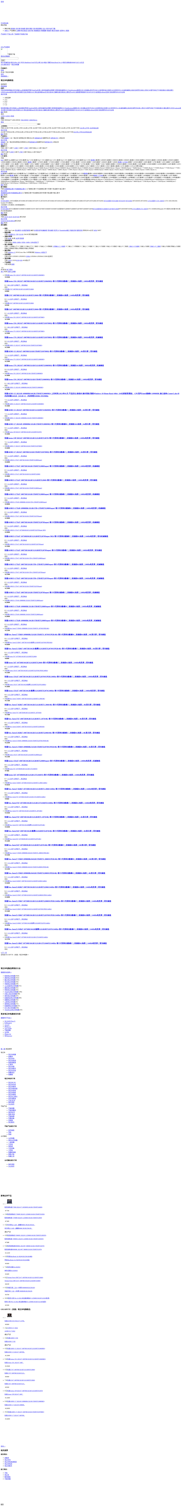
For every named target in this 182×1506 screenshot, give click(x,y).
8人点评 (10, 341)
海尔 (105, 90)
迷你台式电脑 (12, 1140)
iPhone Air (8, 1034)
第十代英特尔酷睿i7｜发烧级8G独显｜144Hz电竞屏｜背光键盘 (86, 901)
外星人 (39, 90)
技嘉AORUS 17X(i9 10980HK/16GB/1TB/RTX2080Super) (28, 621)
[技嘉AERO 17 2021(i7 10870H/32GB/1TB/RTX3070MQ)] (25, 1412)
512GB (21, 234)
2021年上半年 (84, 128)
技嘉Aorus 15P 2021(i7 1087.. (14, 1394)
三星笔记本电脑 (10, 1002)
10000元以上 (33, 120)
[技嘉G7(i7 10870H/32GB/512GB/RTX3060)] (20, 1369)
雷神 (58, 90)
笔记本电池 (12, 1060)
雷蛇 (102, 90)
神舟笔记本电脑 (10, 996)
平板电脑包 (12, 1110)
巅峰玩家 (57, 92)
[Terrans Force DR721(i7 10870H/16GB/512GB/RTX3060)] (24, 1277)
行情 (34, 28)
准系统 (10, 1146)
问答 (47, 28)
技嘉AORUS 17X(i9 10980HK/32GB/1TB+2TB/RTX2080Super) (30, 508)
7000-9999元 (25, 120)
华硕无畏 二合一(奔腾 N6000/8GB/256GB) (18, 1291)
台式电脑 (11, 1138)
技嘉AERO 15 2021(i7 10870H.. (15, 1352)
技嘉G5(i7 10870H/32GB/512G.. (15, 1384)
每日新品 (24, 30)
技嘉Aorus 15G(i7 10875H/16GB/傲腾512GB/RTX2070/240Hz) (29, 691)
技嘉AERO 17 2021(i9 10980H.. (15, 1405)
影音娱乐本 (38, 138)
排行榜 (18, 28)
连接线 (10, 1120)
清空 (2, 74)
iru (72, 92)
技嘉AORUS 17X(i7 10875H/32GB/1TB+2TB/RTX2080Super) (29, 564)
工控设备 (11, 1148)
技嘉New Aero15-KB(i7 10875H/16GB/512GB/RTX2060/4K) (28, 733)
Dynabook (7, 92)
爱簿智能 (82, 92)
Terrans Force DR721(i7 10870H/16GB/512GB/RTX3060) (22, 1281)
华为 (2, 62)
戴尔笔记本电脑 (10, 980)
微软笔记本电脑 (10, 988)
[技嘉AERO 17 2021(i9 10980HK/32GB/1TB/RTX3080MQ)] (25, 1401)
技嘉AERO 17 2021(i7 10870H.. (15, 1415)
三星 (55, 90)
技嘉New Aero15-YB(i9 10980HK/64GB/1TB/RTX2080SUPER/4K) (31, 873)
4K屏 (9, 238)
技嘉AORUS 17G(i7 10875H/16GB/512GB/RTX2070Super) (28, 550)
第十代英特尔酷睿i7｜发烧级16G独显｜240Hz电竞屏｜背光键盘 (76, 379)
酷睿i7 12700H (123, 162)
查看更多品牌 (6, 972)
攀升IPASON (117, 92)
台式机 (7, 1032)
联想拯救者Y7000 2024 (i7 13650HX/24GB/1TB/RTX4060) (23, 1207)
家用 (12, 264)
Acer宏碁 (22, 90)
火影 (99, 90)
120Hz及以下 (34, 242)
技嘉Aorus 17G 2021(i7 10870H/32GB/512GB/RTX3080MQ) (28, 365)
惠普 (8, 90)
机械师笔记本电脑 (11, 1006)
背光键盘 (51, 230)
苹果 (29, 90)
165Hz (23, 242)
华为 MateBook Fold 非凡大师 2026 (32, 62)
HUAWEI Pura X (10, 1021)
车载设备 (11, 1118)
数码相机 (8, 1477)
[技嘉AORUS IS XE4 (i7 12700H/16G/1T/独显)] (9, 1317)
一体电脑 (11, 1142)
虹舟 (26, 92)
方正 (23, 92)
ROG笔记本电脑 (10, 1008)
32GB (10, 217)
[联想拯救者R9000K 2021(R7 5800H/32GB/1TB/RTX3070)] (25, 1246)
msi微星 (77, 90)
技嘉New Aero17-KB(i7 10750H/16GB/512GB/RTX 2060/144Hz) (30, 789)
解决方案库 (55, 30)
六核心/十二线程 (155, 246)
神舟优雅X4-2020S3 (11, 1270)
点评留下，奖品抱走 (21, 285)
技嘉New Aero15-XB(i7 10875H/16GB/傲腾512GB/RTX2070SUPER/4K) (33, 649)
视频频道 (37, 30)
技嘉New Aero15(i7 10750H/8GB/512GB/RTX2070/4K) (26, 845)
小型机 (10, 1150)
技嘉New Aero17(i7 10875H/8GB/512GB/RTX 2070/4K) (26, 719)
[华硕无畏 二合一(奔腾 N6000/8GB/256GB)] (20, 1287)
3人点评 (10, 484)
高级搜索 (4, 86)
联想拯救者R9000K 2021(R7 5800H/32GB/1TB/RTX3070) (23, 1249)
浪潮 (109, 90)
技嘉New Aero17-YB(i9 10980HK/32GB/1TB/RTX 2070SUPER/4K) (31, 635)
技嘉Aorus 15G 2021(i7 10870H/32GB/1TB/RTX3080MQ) (27, 379)
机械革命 (48, 90)
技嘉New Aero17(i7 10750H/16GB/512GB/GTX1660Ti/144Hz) (29, 803)
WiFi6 (95, 230)
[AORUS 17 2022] (12, 1328)
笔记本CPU (12, 1082)
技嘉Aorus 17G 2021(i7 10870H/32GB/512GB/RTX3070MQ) (28, 337)
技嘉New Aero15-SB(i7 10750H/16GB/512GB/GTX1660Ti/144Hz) (30, 943)
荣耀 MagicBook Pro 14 (55, 62)
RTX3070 (122, 201)
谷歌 (62, 92)
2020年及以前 (94, 128)
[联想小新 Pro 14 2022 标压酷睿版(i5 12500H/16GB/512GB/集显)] (27, 1298)
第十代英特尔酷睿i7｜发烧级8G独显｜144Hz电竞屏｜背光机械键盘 (81, 536)
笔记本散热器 (12, 1088)
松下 (156, 90)
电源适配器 (12, 1062)
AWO (90, 92)
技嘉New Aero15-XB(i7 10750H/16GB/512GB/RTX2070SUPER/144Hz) (33, 915)
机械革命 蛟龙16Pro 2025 (12, 62)
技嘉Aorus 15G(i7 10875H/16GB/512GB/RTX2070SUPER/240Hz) (30, 677)
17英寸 (26, 148)
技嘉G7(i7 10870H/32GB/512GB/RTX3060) (22, 295)
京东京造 (48, 92)
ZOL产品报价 (5, 47)
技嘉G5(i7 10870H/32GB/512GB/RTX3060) (22, 309)
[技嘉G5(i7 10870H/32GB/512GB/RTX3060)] (20, 1380)
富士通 (66, 92)
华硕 (17, 90)
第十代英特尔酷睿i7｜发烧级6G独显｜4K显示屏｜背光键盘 (76, 410)
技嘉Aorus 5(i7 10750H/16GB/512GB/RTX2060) (24, 663)
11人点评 (11, 638)
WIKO (96, 90)
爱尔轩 (17, 92)
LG (121, 90)
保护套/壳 (11, 1112)
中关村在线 (4, 23)
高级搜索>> (5, 76)
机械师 (62, 90)
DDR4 (28, 256)
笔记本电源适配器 (11, 1462)
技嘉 (2, 70)
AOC (33, 92)
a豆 (90, 90)
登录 (2, 1)
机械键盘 (44, 230)
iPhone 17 (8, 1026)
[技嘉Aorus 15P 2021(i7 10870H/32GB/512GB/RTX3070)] (24, 1391)
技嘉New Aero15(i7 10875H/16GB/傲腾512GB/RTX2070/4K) (28, 831)
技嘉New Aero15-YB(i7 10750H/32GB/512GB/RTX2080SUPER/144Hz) (33, 901)
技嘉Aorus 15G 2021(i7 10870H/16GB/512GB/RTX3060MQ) (28, 281)
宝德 (107, 92)
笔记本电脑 (15, 64)
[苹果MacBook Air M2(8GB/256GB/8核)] (19, 1256)
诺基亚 (98, 92)
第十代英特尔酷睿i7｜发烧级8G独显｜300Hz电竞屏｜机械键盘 (78, 337)
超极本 (10, 1056)
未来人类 (144, 90)
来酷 (87, 90)
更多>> (3, 1446)
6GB (20, 260)
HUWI (149, 90)
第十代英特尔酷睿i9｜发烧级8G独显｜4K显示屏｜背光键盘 (82, 635)
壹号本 (153, 90)
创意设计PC (54, 138)
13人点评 (11, 680)
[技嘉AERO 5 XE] (12, 1338)
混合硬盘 (18, 230)
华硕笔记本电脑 (10, 984)
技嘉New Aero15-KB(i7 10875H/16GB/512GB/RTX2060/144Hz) (30, 887)
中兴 (86, 92)
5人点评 (10, 442)
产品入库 (10, 34)
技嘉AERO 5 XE (10, 1341)
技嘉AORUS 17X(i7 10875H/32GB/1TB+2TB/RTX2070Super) (29, 578)
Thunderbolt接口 (64, 230)
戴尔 (45, 62)
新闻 (27, 28)
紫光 (29, 92)
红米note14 (8, 1023)
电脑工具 (11, 1156)
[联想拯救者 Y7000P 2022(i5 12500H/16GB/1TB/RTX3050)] (25, 1214)
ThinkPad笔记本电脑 (11, 992)
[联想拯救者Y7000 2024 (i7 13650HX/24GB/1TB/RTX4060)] (9, 1204)
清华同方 (117, 90)
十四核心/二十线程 (59, 246)
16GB (14, 217)
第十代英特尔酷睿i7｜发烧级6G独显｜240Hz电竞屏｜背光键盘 (78, 281)
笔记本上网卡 (12, 1096)
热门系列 (9, 269)
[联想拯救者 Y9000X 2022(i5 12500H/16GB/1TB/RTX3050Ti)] (26, 1235)
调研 (30, 28)
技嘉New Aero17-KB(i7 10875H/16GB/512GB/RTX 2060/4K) (28, 705)
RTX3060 (129, 201)
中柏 (159, 90)
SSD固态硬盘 (25, 230)
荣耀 (52, 90)
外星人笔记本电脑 (11, 994)
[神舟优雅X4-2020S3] (13, 1267)
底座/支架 (11, 1114)
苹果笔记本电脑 (10, 990)
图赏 (67, 30)
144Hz (28, 242)
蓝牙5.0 (56, 230)
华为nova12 (8, 1036)
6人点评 (10, 470)
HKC (52, 92)
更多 (7, 30)
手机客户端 (24, 34)
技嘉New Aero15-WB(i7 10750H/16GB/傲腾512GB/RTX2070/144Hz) (32, 929)
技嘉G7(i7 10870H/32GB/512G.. (15, 1373)
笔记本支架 (12, 1070)
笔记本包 (11, 1058)
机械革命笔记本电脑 (11, 998)
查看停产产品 (6, 1018)
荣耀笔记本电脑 (10, 1000)
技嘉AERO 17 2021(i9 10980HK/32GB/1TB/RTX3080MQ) (28, 424)
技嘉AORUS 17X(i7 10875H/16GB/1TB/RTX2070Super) (27, 522)
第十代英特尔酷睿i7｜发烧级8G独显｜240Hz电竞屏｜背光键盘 (78, 323)
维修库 (49, 30)
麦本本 (12, 92)
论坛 (44, 28)
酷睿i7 (30, 162)
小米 (84, 90)
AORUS (8, 116)
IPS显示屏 (37, 230)
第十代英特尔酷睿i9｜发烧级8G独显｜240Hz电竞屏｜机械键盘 (80, 508)
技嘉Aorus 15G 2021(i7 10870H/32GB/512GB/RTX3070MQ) (28, 323)
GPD (2, 92)
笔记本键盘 (12, 1094)
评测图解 (43, 30)
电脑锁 (10, 1074)
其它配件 (11, 1122)
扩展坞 (10, 1064)
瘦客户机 (11, 1154)
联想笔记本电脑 (10, 976)
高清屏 (21, 238)
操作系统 (11, 1102)
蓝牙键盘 (11, 1130)
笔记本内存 (12, 1084)
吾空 (92, 90)
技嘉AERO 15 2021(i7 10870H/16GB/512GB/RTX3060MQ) (28, 410)
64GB (6, 217)
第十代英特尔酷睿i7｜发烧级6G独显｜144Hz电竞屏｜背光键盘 (64, 295)
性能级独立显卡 (20, 189)
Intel (43, 92)
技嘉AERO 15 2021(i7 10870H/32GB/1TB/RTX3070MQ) (27, 351)
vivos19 (7, 1025)
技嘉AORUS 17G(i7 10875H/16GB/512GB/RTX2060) (26, 480)
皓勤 (77, 92)
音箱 (9, 1134)
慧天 (139, 90)
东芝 (69, 92)
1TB (17, 234)
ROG (66, 90)
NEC (74, 92)
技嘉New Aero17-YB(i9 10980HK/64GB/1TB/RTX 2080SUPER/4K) (31, 859)
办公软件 (11, 1104)
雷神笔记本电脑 (10, 1004)
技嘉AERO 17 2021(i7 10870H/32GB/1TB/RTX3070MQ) (27, 452)
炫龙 (133, 90)
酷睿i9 (93, 160)
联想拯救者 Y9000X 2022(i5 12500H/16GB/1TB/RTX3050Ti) (24, 1239)
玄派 (136, 90)
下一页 (4, 952)
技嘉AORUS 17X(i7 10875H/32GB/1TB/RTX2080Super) (27, 494)
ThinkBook (71, 90)
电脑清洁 (11, 1072)
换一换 (3, 1049)
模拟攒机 (39, 28)
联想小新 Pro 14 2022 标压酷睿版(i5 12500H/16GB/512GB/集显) (25, 1302)
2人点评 (10, 428)
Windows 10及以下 (41, 252)
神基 (40, 92)
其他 (12, 116)
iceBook (103, 92)
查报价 (13, 28)
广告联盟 (17, 34)
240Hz (19, 242)
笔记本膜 (11, 1066)
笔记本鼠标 (12, 1092)
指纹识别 (73, 230)
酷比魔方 (170, 90)
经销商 (23, 28)
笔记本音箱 (12, 1090)
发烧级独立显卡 (9, 189)
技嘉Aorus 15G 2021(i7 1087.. (14, 1362)
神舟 (43, 90)
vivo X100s (8, 1028)
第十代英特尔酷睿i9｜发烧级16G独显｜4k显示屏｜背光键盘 (75, 424)
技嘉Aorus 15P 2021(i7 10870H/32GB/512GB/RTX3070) (27, 438)
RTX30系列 (107, 201)
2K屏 (17, 238)
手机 (6, 1473)
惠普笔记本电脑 (10, 978)
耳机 (9, 1132)
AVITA (94, 92)
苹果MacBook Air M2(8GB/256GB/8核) (17, 1260)
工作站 (10, 1144)
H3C (165, 90)
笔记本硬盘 (12, 1086)
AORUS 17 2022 (10, 1331)
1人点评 (10, 299)
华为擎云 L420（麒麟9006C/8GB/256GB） (19, 1228)
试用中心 (63, 30)
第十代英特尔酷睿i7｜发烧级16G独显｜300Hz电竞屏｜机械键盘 (78, 365)
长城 (123, 90)
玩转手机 (30, 30)
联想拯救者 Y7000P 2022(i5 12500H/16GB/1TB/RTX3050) (23, 1218)
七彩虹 (111, 92)
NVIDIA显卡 (5, 201)
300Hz (14, 242)
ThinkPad (34, 90)
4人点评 (10, 313)
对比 (6, 287)
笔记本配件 (12, 1068)
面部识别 (80, 230)
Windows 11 (11, 252)
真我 (20, 92)
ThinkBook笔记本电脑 (12, 1010)
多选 (2, 94)
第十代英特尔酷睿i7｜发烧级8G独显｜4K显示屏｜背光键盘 (73, 351)
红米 (81, 90)
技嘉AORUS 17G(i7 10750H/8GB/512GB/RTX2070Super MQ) (29, 536)
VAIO (112, 90)
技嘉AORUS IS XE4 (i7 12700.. (15, 1321)
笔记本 (7, 1475)
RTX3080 (115, 201)
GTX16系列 (151, 201)
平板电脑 (8, 1030)
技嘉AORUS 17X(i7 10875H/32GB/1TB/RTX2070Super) (27, 592)
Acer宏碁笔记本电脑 (11, 986)
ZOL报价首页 (5, 64)
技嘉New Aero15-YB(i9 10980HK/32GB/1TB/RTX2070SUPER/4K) (31, 747)
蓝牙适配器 (12, 1098)
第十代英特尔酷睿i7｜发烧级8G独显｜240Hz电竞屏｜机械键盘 (75, 466)
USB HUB (11, 1100)
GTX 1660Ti (160, 201)
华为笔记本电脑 (10, 982)
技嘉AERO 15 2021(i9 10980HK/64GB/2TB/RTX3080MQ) (28, 394)
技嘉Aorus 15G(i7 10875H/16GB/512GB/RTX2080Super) (27, 761)
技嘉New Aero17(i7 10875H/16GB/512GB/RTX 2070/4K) (27, 817)
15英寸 (16, 148)
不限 (2, 90)
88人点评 (11, 285)
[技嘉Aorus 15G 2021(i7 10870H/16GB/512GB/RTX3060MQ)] (26, 1359)
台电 (123, 92)
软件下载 (52, 28)
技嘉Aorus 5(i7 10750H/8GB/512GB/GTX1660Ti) (24, 775)
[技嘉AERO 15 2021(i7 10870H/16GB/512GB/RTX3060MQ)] (25, 1348)
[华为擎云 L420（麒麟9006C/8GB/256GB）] (20, 1225)
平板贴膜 (11, 1116)
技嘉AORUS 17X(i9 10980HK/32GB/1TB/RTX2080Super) (28, 606)
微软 (26, 90)
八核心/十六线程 (134, 246)
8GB (17, 217)
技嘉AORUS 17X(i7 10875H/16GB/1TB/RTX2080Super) (27, 466)
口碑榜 (18, 30)
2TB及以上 (11, 234)
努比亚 (37, 92)
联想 (5, 90)
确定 (2, 112)
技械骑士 (128, 90)
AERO (3, 116)
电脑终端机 (12, 1152)
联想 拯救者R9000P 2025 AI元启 (73, 62)
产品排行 (4, 34)
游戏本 (6, 138)
